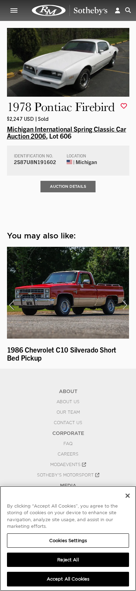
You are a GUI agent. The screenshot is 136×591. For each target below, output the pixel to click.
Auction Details (68, 186)
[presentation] (11, 305)
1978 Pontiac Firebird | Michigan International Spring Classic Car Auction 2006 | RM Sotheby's (70, 10)
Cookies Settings (68, 540)
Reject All (67, 559)
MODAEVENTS (66, 464)
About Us (68, 401)
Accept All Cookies (68, 579)
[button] (117, 10)
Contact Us (68, 422)
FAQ (68, 443)
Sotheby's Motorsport (66, 475)
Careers (68, 454)
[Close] (127, 495)
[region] (68, 538)
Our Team (68, 412)
